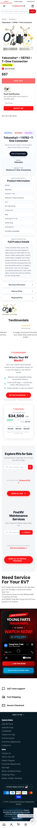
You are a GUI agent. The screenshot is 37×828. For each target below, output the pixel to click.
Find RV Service (31, 1)
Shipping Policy (17, 298)
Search (33, 11)
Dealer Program (8, 760)
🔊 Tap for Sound (18, 663)
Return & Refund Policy (11, 771)
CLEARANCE (6, 731)
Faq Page (5, 767)
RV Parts (6, 1)
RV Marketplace (18, 1)
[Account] (11, 824)
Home (4, 19)
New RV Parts (7, 724)
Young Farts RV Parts (17, 802)
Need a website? (17, 818)
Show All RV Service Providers (17, 560)
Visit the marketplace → (18, 548)
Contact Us (6, 745)
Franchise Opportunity (11, 741)
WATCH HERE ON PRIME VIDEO (18, 670)
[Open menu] (25, 824)
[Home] (18, 6)
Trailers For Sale (8, 734)
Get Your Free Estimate (17, 395)
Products (12, 19)
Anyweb (26, 810)
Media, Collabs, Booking (12, 778)
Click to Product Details (18, 154)
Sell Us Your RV (8, 757)
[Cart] (33, 6)
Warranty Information (17, 285)
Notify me (18, 108)
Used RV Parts (7, 727)
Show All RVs (17, 493)
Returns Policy (17, 291)
